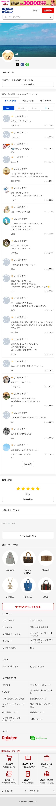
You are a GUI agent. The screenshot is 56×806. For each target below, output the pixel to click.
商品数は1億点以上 (9, 765)
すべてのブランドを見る (28, 606)
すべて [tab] (8, 108)
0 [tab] (35, 108)
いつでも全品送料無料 (28, 765)
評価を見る (28, 499)
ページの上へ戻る (28, 535)
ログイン (35, 10)
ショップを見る (28, 84)
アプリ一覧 (34, 791)
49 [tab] (22, 108)
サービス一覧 (7, 791)
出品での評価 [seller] (28, 100)
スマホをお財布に (28, 781)
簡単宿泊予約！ (46, 765)
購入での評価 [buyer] (45, 100)
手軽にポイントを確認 (46, 781)
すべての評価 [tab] (10, 100)
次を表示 (28, 464)
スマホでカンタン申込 (9, 781)
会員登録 (48, 10)
